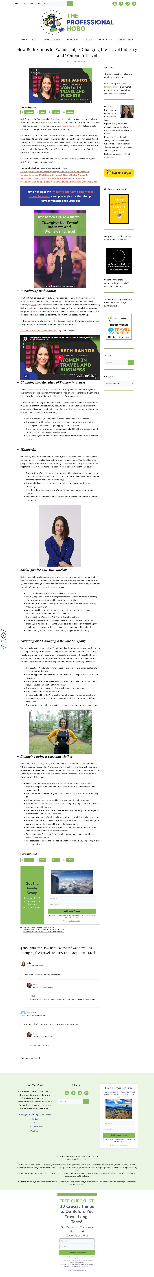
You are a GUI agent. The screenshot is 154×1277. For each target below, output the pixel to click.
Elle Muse (31, 1012)
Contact (38, 3)
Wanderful (59, 119)
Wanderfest (67, 463)
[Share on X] (3, 635)
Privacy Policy (74, 917)
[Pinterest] (127, 4)
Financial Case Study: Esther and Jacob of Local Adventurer (43, 929)
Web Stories (35, 1131)
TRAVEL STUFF (71, 39)
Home (17, 3)
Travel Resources (35, 1126)
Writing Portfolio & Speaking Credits (35, 1114)
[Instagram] (134, 4)
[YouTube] (114, 4)
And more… (109, 157)
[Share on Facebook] (3, 630)
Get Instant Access (119, 1135)
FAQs (35, 1122)
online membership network (71, 126)
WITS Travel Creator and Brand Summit (41, 389)
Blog (24, 3)
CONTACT (88, 39)
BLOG (34, 39)
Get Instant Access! (77, 1252)
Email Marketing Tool (74, 921)
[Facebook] (121, 4)
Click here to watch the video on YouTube (38, 330)
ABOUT (24, 39)
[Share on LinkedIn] (3, 646)
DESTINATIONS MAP (51, 39)
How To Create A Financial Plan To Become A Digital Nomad (43, 932)
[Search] (70, 3)
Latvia (33, 304)
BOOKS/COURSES (125, 39)
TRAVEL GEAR (103, 39)
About (31, 3)
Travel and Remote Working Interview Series (38, 927)
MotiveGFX (83, 1159)
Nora (35, 984)
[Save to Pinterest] (3, 640)
